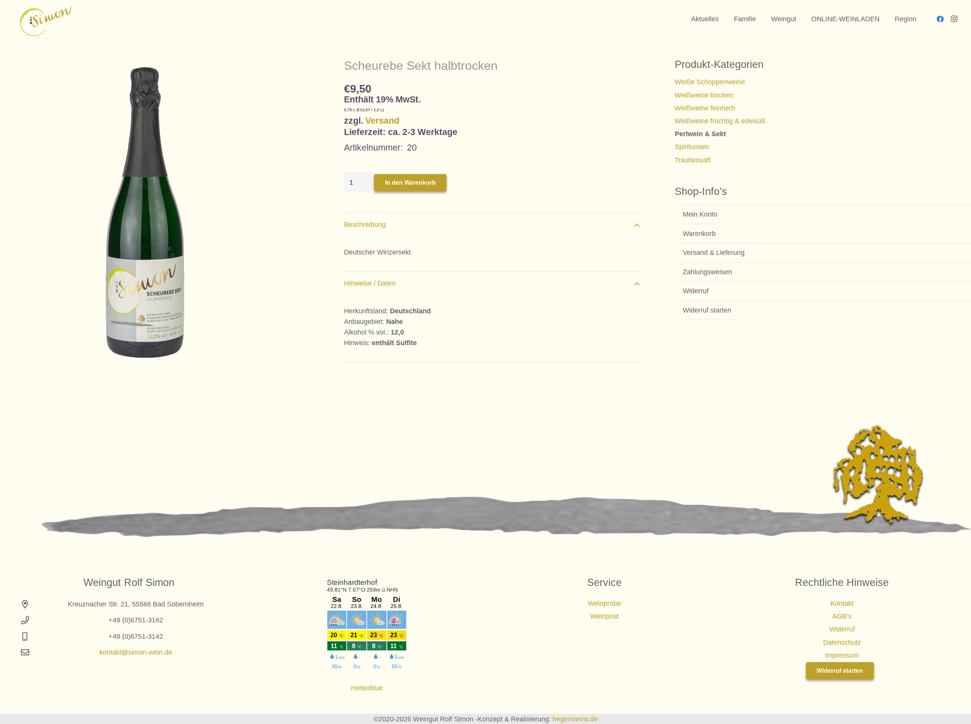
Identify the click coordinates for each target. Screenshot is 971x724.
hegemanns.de (575, 719)
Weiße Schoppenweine (710, 82)
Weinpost (604, 616)
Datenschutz (842, 642)
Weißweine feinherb (705, 108)
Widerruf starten (707, 310)
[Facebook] (940, 19)
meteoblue (367, 688)
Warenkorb (699, 233)
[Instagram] (954, 19)
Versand (382, 121)
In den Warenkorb (410, 182)
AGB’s (842, 616)
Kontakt (841, 603)
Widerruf (696, 291)
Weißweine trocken (704, 95)
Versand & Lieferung (714, 252)
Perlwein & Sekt (700, 134)
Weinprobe (604, 603)
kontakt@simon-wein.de (135, 652)
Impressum (842, 655)
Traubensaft (693, 160)
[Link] (42, 19)
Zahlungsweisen (707, 272)
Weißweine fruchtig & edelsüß (720, 121)
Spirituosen (692, 147)
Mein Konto (700, 214)
